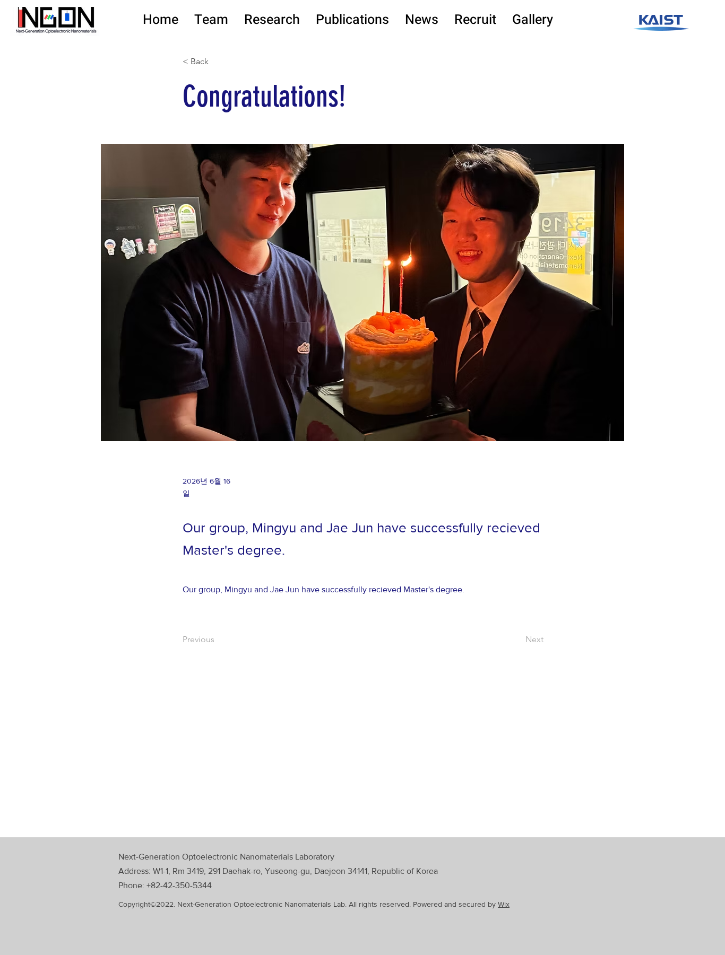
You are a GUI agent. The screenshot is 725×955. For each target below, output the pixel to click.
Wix (504, 904)
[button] (211, 20)
